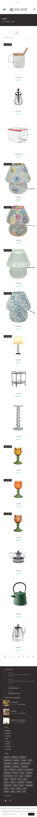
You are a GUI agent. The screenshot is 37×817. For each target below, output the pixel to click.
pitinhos (28, 782)
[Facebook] (6, 800)
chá (5, 769)
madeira (13, 779)
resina (6, 788)
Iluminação (8, 733)
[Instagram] (10, 800)
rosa (12, 788)
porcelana (7, 785)
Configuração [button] (22, 814)
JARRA (6, 779)
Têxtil (6, 738)
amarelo (15, 757)
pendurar (20, 782)
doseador (7, 772)
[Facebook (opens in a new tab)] (17, 2)
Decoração (8, 736)
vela (24, 788)
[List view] (20, 32)
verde (12, 791)
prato (21, 785)
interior (28, 776)
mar (19, 779)
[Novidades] (6, 712)
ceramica (16, 766)
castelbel (7, 766)
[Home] (2, 21)
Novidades (14, 711)
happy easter (8, 776)
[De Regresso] (6, 703)
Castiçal (18, 436)
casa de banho (25, 763)
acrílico (6, 757)
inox (21, 776)
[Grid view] (16, 32)
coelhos (12, 769)
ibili (16, 776)
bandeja (22, 757)
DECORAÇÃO (28, 769)
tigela (18, 788)
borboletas (8, 760)
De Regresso (14, 702)
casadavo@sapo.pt (13, 688)
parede (13, 782)
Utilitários (7, 743)
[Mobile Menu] (34, 9)
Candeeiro (18, 197)
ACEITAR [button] (31, 814)
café (30, 760)
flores (22, 772)
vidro (19, 791)
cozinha (20, 769)
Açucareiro (18, 77)
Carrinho (18, 393)
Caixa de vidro (18, 154)
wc (24, 791)
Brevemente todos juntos (18, 720)
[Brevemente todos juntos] (6, 721)
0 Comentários (21, 704)
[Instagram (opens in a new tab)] (19, 2)
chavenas (24, 766)
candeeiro (7, 763)
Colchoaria (8, 741)
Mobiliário (7, 730)
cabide (24, 760)
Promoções (8, 749)
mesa (24, 779)
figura (15, 772)
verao (6, 791)
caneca (15, 763)
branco (16, 760)
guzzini (29, 772)
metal (6, 782)
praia (15, 785)
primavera (29, 785)
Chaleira (18, 571)
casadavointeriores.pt (14, 693)
